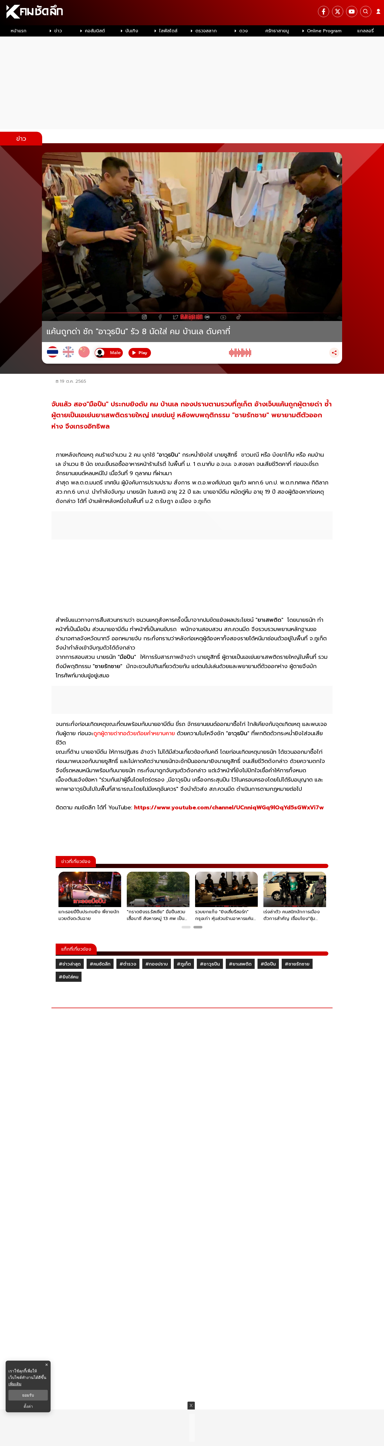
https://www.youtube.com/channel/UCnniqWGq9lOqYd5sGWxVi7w (229, 807)
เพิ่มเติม (14, 1383)
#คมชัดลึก (100, 964)
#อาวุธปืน (210, 964)
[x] (337, 11)
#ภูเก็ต (184, 964)
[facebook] (323, 11)
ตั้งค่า (28, 1406)
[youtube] (351, 11)
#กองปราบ (156, 964)
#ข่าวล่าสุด (70, 964)
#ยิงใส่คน (68, 977)
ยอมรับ (28, 1395)
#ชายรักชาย (297, 964)
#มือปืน (268, 964)
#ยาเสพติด (240, 964)
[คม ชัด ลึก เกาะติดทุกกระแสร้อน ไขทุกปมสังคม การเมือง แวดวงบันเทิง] (192, 12)
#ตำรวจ (127, 964)
